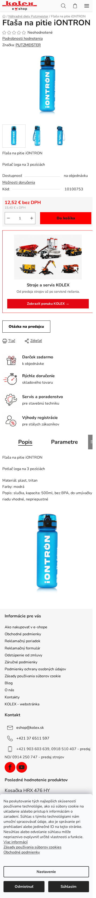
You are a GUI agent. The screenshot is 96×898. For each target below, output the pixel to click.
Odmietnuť (24, 886)
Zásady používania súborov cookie (33, 676)
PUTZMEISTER (28, 45)
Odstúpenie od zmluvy (23, 655)
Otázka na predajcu (26, 326)
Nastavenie (46, 871)
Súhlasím (68, 886)
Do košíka (66, 218)
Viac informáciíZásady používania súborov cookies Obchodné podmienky (32, 847)
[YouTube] (21, 767)
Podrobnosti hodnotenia (22, 38)
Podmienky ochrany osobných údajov (35, 669)
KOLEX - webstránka (22, 704)
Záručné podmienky (21, 662)
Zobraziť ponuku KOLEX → (48, 303)
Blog (9, 683)
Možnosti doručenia (18, 182)
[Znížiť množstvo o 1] (8, 218)
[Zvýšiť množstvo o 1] (31, 218)
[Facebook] (10, 767)
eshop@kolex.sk (30, 727)
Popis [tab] (25, 442)
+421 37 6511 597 (32, 738)
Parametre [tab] (64, 442)
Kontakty (12, 697)
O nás (9, 690)
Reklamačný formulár (22, 648)
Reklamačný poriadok (22, 641)
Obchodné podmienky (23, 634)
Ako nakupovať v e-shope (26, 627)
